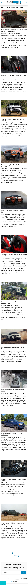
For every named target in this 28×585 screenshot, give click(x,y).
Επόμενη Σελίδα (14, 556)
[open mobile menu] (1, 2)
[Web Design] (14, 581)
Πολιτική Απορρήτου (17, 579)
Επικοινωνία (24, 578)
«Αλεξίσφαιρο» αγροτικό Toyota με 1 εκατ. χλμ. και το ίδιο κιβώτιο (14, 30)
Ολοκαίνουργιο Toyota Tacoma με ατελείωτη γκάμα (11, 302)
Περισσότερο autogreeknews (6, 578)
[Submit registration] (23, 572)
